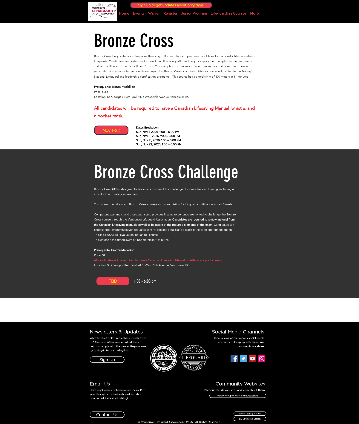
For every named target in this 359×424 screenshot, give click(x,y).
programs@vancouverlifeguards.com (128, 229)
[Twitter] (243, 358)
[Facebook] (234, 358)
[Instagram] (261, 358)
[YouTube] (252, 358)
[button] (113, 281)
